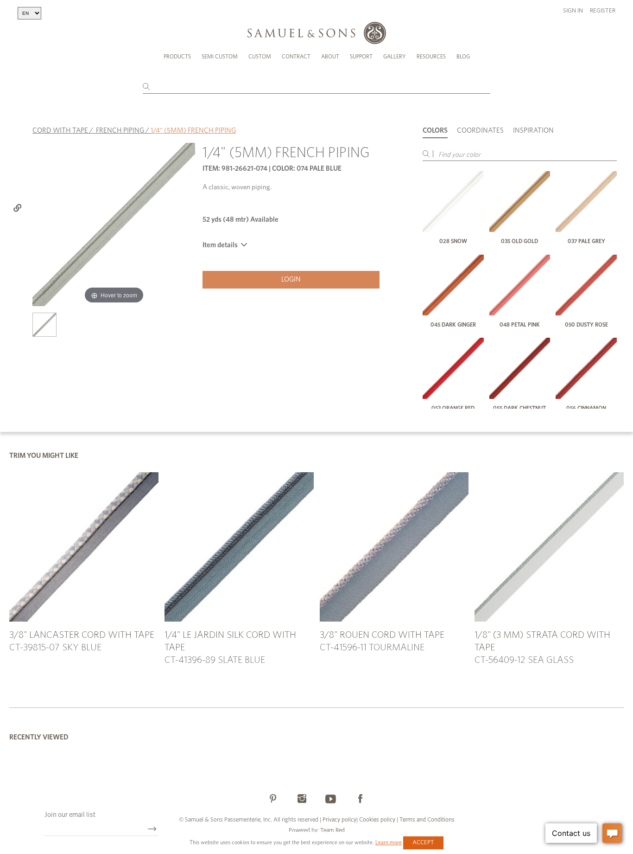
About (330, 56)
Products (177, 56)
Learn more (388, 842)
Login (291, 279)
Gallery (394, 56)
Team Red (332, 831)
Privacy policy (339, 820)
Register (602, 11)
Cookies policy (377, 820)
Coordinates (480, 130)
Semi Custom (220, 56)
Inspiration (533, 130)
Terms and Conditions (426, 820)
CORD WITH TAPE (60, 130)
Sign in (573, 11)
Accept (423, 843)
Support (361, 56)
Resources (431, 56)
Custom (259, 56)
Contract (296, 56)
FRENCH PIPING (120, 130)
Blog (463, 56)
